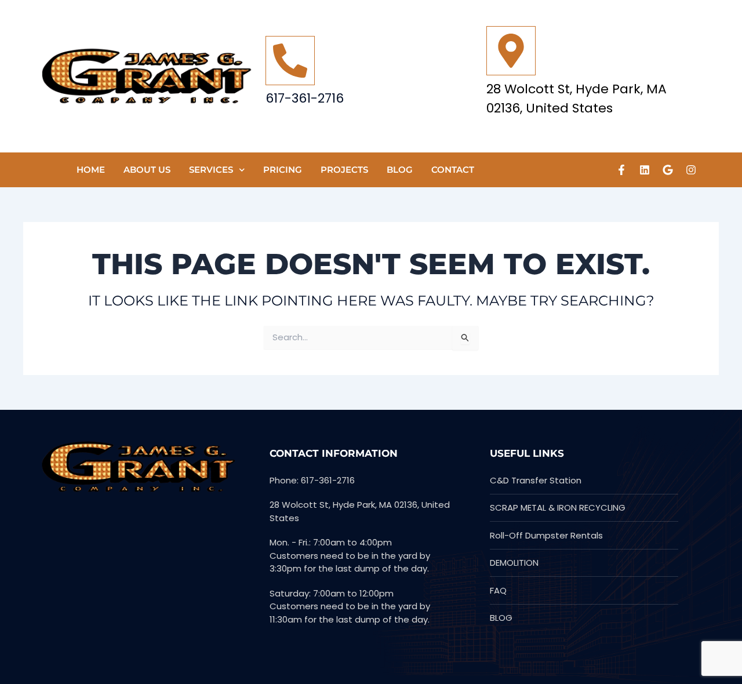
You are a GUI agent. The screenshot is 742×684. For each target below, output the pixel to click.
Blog (400, 169)
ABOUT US (146, 169)
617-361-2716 (304, 98)
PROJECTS (344, 169)
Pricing (282, 169)
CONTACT (452, 169)
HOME (91, 169)
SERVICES (211, 169)
